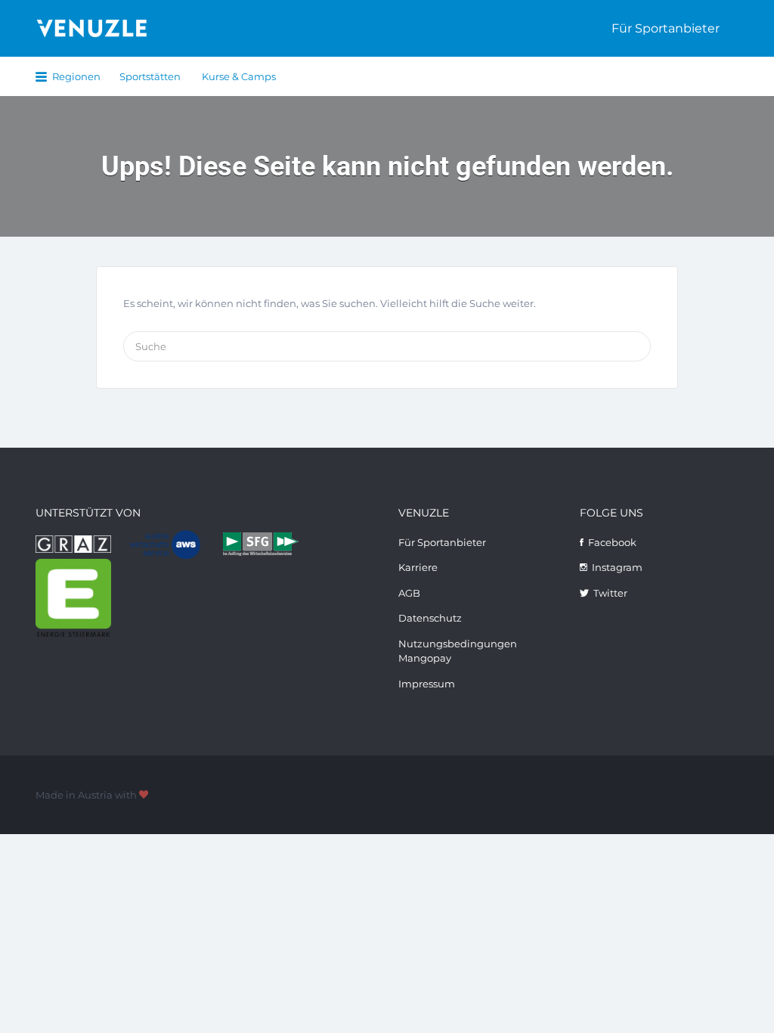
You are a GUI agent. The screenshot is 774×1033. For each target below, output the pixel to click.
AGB (409, 593)
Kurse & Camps (239, 76)
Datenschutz (430, 618)
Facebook (612, 542)
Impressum (426, 684)
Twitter (610, 593)
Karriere (418, 567)
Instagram (617, 567)
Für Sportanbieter (665, 28)
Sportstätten (150, 76)
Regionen (76, 76)
